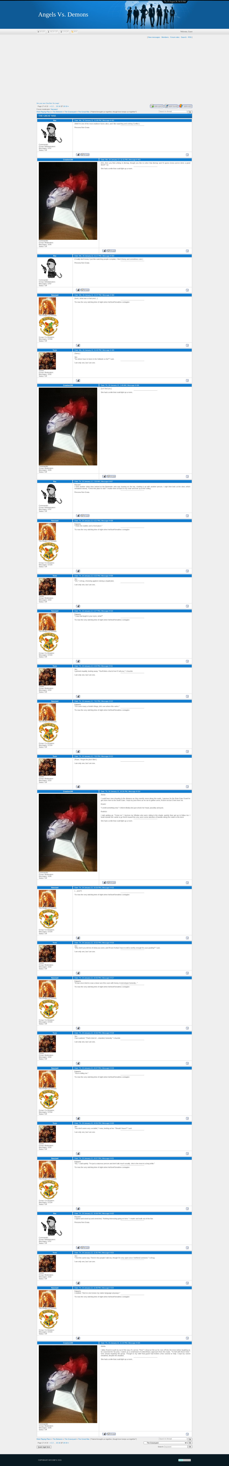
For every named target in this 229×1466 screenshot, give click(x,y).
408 (111, 521)
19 (66, 106)
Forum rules (174, 37)
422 (112, 1213)
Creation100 (68, 160)
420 (112, 1123)
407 (111, 481)
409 (111, 576)
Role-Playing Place (44, 112)
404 (112, 295)
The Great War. (84, 112)
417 (112, 978)
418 (112, 1033)
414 (138, 791)
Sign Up (53, 32)
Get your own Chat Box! (44, 103)
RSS (75, 32)
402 (139, 160)
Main (42, 32)
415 (112, 888)
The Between (58, 112)
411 (111, 666)
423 (112, 1253)
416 (112, 943)
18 (64, 106)
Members (165, 37)
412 (111, 701)
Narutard (54, 109)
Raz (54, 120)
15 (57, 106)
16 (59, 106)
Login (66, 32)
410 (111, 611)
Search (183, 37)
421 (112, 1158)
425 (138, 1343)
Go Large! (56, 103)
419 (112, 1068)
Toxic (55, 350)
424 (112, 1288)
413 (111, 756)
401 (112, 120)
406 (137, 385)
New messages (154, 37)
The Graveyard (70, 112)
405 (112, 350)
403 (112, 256)
